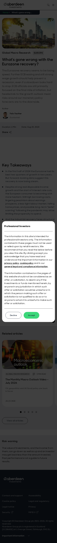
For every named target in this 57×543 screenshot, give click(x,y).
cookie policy (26, 263)
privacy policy (11, 263)
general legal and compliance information (26, 266)
